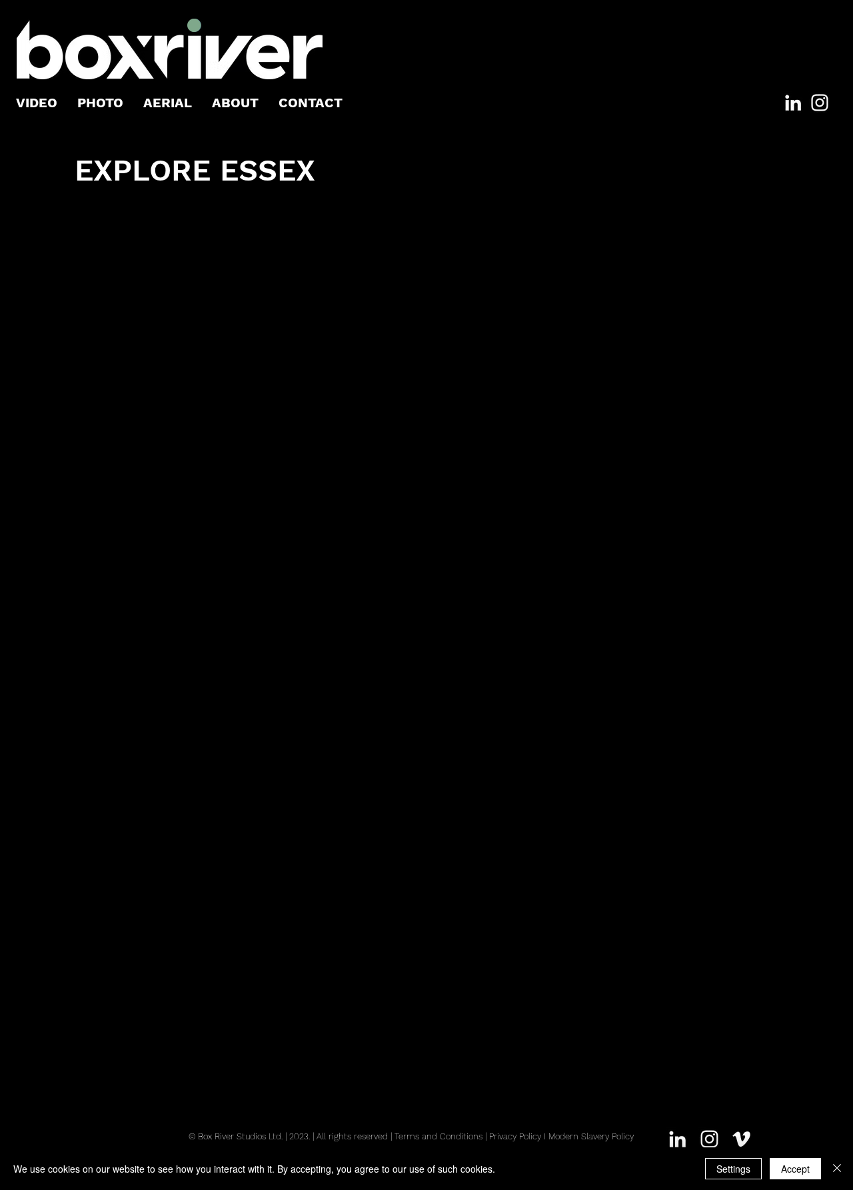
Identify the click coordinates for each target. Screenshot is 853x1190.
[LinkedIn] (793, 102)
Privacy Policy (515, 1136)
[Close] (837, 1168)
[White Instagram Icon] (819, 102)
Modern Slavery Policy (591, 1136)
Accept (795, 1168)
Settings (733, 1168)
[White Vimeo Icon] (741, 1139)
